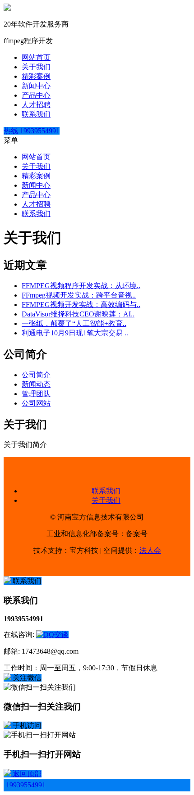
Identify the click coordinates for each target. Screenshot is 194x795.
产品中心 (36, 95)
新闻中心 (36, 86)
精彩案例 (36, 76)
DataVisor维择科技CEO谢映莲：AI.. (78, 314)
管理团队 (36, 394)
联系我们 (36, 114)
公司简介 (36, 375)
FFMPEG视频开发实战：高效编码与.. (81, 304)
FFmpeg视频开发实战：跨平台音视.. (79, 295)
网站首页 (36, 57)
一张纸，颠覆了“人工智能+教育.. (74, 323)
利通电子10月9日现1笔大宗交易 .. (75, 333)
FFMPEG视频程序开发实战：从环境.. (81, 285)
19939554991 (26, 785)
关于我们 (36, 67)
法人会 (150, 550)
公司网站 (36, 403)
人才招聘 (36, 104)
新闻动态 (36, 384)
